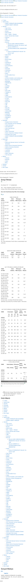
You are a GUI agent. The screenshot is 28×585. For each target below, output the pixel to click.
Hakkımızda (6, 402)
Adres (1, 13)
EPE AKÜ (8, 470)
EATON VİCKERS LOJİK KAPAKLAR (14, 476)
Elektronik (6, 406)
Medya (5, 408)
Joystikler (8, 548)
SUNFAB (8, 484)
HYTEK (8, 497)
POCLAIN (8, 500)
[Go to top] (14, 584)
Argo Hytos (9, 423)
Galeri (7, 536)
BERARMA (8, 480)
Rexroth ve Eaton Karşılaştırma (13, 478)
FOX (7, 487)
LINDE (7, 494)
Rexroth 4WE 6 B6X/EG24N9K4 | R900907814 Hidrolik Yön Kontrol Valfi (17, 441)
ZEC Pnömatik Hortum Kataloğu (14, 522)
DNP (7, 505)
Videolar (8, 556)
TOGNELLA (9, 490)
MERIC (7, 456)
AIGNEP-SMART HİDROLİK (12, 420)
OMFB (7, 492)
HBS (7, 483)
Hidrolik (5, 403)
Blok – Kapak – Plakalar (12, 429)
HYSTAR (8, 508)
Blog (7, 561)
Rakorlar (8, 528)
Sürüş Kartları (9, 547)
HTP (7, 539)
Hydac (7, 459)
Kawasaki (8, 467)
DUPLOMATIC (9, 495)
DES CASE (8, 489)
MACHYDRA (9, 428)
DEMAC (8, 486)
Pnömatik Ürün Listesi (11, 533)
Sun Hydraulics (10, 464)
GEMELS (8, 498)
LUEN (7, 517)
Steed (7, 465)
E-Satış (5, 400)
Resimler (8, 558)
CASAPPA (8, 512)
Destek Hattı (3, 5)
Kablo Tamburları (10, 552)
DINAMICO (8, 516)
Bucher (8, 426)
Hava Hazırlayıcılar (10, 526)
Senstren (8, 436)
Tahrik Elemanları (10, 523)
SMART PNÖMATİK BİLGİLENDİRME (15, 418)
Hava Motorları (10, 525)
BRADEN (8, 511)
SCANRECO (9, 514)
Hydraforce (9, 461)
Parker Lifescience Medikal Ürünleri (15, 531)
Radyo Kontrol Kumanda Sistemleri (14, 544)
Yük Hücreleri (9, 553)
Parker (7, 448)
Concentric (9, 469)
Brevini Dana (9, 458)
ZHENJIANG (9, 509)
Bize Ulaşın (6, 413)
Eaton (7, 472)
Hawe (7, 475)
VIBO (7, 434)
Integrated (8, 462)
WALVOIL (8, 506)
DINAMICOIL (9, 481)
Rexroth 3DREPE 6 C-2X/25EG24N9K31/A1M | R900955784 (15, 445)
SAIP (7, 501)
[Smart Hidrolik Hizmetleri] (7, 0)
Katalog (5, 410)
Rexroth (8, 437)
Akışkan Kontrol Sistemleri (12, 520)
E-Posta (2, 9)
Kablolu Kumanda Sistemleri (13, 545)
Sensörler (8, 550)
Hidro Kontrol (9, 425)
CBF (7, 503)
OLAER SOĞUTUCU (11, 473)
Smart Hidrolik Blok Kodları (13, 431)
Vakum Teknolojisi (10, 530)
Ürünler (5, 411)
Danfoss (8, 433)
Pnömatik (6, 405)
